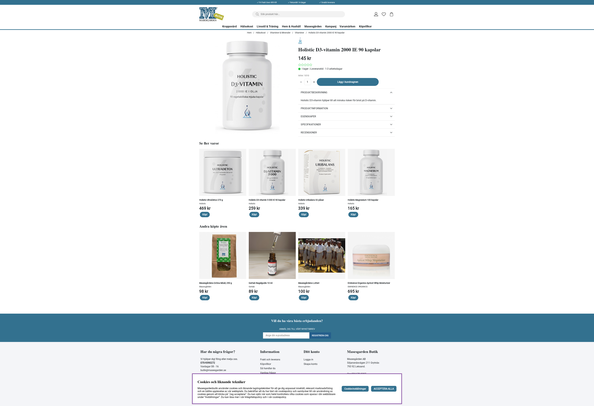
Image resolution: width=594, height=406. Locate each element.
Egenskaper (308, 116)
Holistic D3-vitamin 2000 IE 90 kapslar (326, 32)
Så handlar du (267, 368)
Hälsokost (246, 26)
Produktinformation (314, 108)
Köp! (204, 214)
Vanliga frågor (268, 372)
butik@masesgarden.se (213, 370)
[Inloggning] (376, 14)
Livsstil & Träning (267, 26)
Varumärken (347, 26)
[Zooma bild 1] (247, 86)
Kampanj (330, 26)
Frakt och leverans (270, 359)
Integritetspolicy (253, 397)
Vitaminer (299, 32)
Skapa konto (310, 364)
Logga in (308, 359)
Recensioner (309, 132)
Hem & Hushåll (291, 26)
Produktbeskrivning (314, 92)
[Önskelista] (384, 14)
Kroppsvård (229, 26)
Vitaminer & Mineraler (280, 32)
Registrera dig (320, 335)
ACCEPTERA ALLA (384, 388)
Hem (249, 32)
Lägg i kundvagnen (347, 81)
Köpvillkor (365, 26)
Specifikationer (311, 124)
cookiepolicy (279, 397)
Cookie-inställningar (355, 388)
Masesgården (313, 26)
